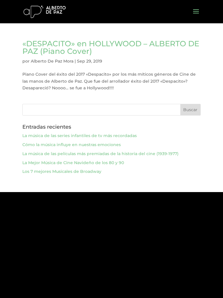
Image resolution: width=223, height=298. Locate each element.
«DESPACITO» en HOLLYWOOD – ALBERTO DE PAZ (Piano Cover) (110, 47)
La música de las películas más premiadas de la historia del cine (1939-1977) (100, 153)
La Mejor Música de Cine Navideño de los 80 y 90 (73, 162)
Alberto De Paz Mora (52, 61)
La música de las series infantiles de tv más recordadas (79, 135)
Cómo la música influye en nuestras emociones (71, 144)
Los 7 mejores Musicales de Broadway (61, 171)
